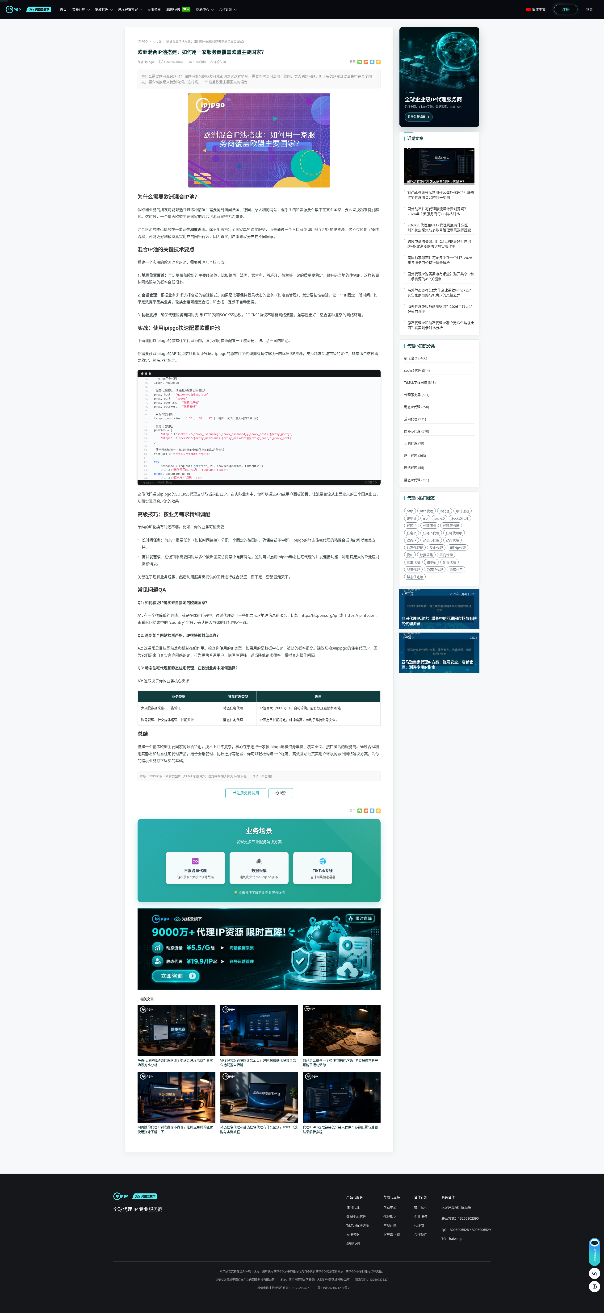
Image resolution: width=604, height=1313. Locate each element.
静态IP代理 (412, 480)
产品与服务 (354, 1197)
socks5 (439, 518)
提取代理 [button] (101, 9)
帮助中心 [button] (202, 9)
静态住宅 (456, 569)
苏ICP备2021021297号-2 (334, 1288)
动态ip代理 (431, 540)
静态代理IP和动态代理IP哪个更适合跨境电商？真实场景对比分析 (440, 325)
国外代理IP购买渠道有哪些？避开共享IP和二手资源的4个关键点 (440, 276)
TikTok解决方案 (357, 1225)
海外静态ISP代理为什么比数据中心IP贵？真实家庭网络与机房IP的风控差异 (440, 292)
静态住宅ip (415, 577)
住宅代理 (353, 1207)
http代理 (426, 511)
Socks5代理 (460, 518)
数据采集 (426, 555)
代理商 (419, 1225)
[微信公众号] (594, 1273)
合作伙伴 (420, 1234)
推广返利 (420, 1207)
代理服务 (429, 525)
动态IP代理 (412, 406)
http (410, 511)
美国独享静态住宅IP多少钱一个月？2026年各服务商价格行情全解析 (439, 260)
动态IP (411, 540)
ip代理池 (462, 511)
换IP (410, 555)
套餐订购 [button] (78, 9)
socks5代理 (412, 370)
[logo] (14, 9)
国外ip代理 (412, 431)
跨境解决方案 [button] (128, 9)
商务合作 (448, 1197)
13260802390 (468, 1218)
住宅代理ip (454, 533)
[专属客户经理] (594, 1286)
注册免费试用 (247, 793)
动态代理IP (415, 547)
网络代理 (410, 467)
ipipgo (150, 62)
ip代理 (157, 41)
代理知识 (390, 1216)
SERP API (353, 1243)
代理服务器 (412, 394)
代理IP (411, 525)
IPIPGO (143, 41)
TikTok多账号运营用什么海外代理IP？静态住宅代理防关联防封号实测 (440, 195)
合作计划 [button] (225, 9)
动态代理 (452, 540)
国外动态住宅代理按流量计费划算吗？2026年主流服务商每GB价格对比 (437, 211)
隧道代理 (413, 569)
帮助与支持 (391, 1197)
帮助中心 (390, 1207)
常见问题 (390, 1225)
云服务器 (353, 1234)
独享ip (431, 562)
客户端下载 (391, 1234)
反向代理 (410, 419)
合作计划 (420, 1197)
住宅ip (411, 533)
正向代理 (410, 443)
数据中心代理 (356, 1216)
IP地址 (411, 518)
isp (425, 518)
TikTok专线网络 (415, 382)
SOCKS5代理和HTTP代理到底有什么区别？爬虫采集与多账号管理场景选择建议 (439, 227)
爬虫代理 (410, 455)
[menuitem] (63, 9)
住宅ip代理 (431, 533)
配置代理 (449, 562)
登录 (589, 9)
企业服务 (420, 1216)
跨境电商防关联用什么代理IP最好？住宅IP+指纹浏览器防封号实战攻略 (439, 244)
